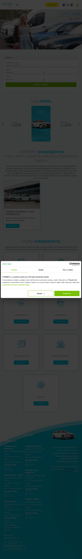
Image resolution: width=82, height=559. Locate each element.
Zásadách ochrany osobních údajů (16, 285)
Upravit (39, 293)
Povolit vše (67, 293)
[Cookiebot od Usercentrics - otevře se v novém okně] (71, 263)
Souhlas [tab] (14, 270)
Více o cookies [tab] (68, 270)
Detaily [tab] (41, 270)
